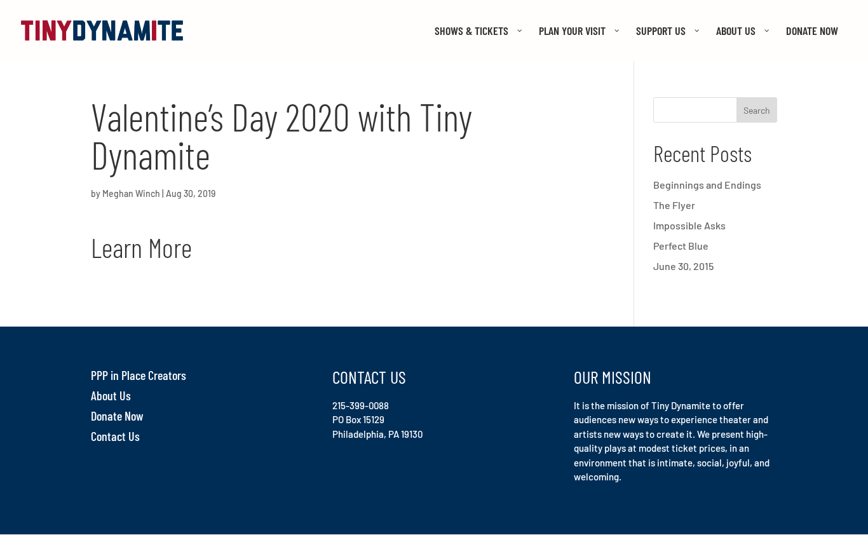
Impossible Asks (689, 225)
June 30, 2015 (683, 266)
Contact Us (115, 436)
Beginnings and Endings (707, 185)
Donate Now (117, 415)
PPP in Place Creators (138, 375)
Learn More (141, 247)
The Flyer (674, 205)
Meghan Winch (131, 193)
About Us (111, 395)
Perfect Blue (681, 246)
